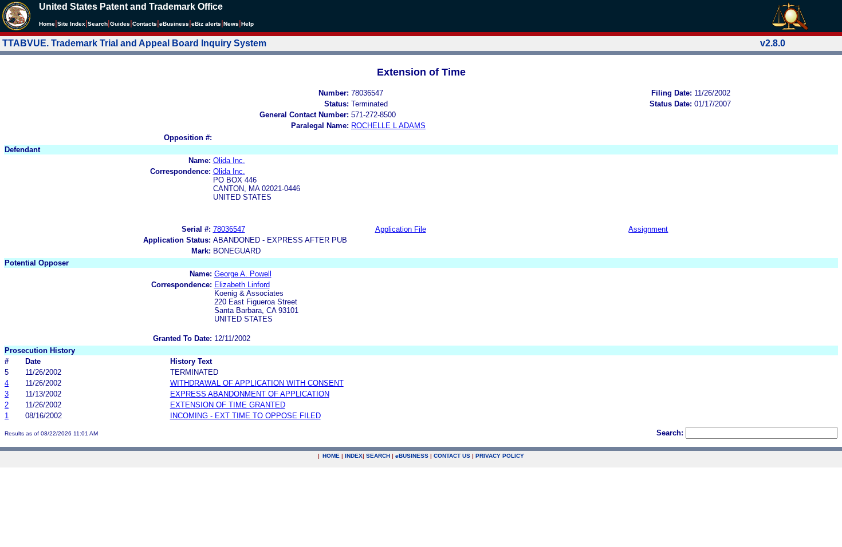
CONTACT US (452, 456)
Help (247, 24)
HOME (331, 456)
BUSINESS (411, 456)
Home (47, 24)
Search (98, 24)
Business (174, 24)
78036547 (229, 229)
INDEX (354, 456)
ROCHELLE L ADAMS (388, 125)
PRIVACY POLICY (499, 456)
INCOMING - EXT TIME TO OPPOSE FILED (245, 415)
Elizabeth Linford (242, 284)
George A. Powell (243, 273)
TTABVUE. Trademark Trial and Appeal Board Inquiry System (134, 43)
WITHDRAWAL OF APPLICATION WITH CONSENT (257, 383)
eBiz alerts (206, 24)
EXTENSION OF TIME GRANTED (227, 405)
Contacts (144, 24)
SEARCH (378, 456)
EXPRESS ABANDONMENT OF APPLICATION (249, 394)
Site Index (71, 24)
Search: (669, 433)
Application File (400, 229)
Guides (120, 24)
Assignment (648, 229)
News (231, 24)
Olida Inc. (229, 160)
